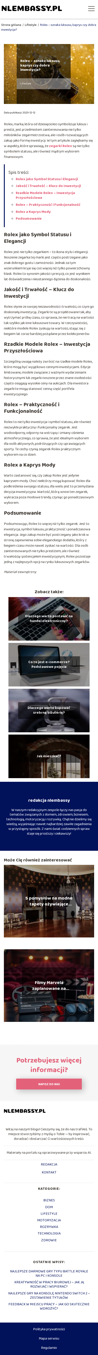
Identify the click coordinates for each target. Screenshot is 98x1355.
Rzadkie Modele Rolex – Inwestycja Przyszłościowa (45, 195)
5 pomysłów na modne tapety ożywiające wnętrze (49, 901)
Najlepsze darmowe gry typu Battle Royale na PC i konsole (49, 1274)
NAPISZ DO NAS (49, 1084)
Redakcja (49, 1164)
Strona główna (11, 24)
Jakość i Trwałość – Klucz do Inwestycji (48, 186)
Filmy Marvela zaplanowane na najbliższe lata (49, 985)
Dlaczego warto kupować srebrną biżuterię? (49, 710)
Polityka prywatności (49, 1329)
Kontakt (49, 1172)
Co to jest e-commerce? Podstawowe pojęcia (49, 664)
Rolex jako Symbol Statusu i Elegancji (47, 179)
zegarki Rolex (60, 146)
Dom (49, 1207)
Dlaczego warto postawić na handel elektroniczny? (49, 619)
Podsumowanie (29, 218)
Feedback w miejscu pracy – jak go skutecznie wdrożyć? (49, 1306)
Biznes (49, 1200)
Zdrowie (49, 1240)
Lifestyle (31, 24)
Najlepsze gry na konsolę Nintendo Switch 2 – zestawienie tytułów (49, 1296)
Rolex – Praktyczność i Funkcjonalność (48, 205)
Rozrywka (49, 1227)
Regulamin (49, 1348)
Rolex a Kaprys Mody (33, 212)
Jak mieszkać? (49, 756)
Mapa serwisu (49, 1338)
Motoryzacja (49, 1220)
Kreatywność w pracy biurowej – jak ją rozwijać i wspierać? (49, 1284)
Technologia (49, 1233)
